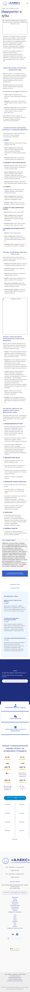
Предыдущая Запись (15, 584)
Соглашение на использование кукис (15, 980)
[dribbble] (17, 934)
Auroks (23, 974)
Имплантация (15, 908)
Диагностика (15, 897)
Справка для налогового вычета (15, 928)
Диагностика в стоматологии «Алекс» (12, 601)
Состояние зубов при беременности (15, 638)
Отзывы (15, 920)
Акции (15, 924)
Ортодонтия (15, 903)
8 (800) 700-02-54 (15, 870)
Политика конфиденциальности (15, 977)
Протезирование (15, 907)
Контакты (15, 926)
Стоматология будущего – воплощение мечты (12, 619)
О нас (15, 915)
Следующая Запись (15, 588)
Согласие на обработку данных (15, 979)
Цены (15, 918)
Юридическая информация (15, 912)
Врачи (15, 916)
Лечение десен (15, 902)
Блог (15, 923)
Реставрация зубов (15, 905)
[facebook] (13, 934)
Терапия (15, 910)
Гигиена (15, 898)
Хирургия (15, 900)
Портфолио (15, 921)
